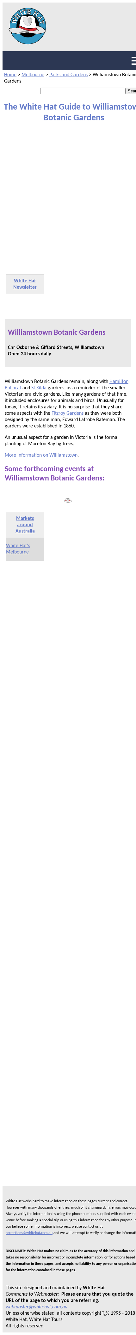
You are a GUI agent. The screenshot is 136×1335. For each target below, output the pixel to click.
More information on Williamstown (41, 455)
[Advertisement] (68, 198)
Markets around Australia (25, 525)
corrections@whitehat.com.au (29, 1233)
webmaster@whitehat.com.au (36, 1307)
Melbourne (33, 74)
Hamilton (118, 381)
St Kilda (38, 388)
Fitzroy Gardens (67, 413)
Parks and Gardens (68, 74)
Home (10, 74)
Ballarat (13, 388)
